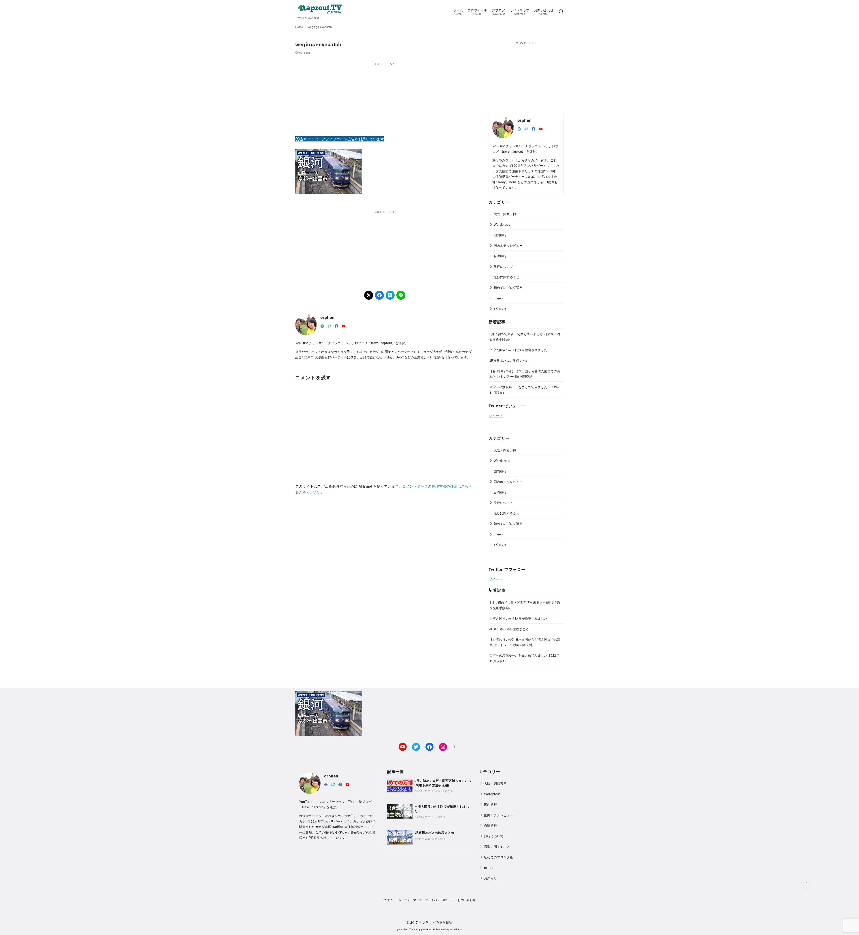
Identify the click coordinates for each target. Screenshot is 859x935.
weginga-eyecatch (320, 27)
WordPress (456, 929)
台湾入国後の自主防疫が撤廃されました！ (520, 349)
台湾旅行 (500, 255)
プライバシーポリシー (440, 900)
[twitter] (329, 325)
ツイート (496, 415)
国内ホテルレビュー (508, 245)
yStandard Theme (407, 929)
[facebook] (336, 325)
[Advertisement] (384, 97)
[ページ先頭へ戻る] (807, 883)
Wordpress (502, 224)
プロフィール (477, 12)
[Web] (322, 325)
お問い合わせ (543, 12)
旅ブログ (498, 12)
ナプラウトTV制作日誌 (435, 922)
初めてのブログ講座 (508, 287)
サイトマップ (519, 12)
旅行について (503, 266)
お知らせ (500, 308)
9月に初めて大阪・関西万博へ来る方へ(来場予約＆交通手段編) (443, 782)
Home (299, 27)
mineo (498, 298)
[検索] (561, 11)
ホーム (458, 12)
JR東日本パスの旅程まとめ (509, 360)
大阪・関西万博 (505, 213)
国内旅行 (500, 234)
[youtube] (343, 325)
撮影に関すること (506, 276)
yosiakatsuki (428, 929)
